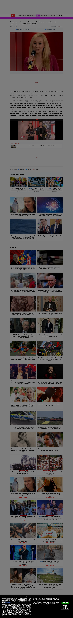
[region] (36, 606)
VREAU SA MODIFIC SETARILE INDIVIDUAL (65, 607)
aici (19, 610)
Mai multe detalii (8, 602)
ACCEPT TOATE (65, 602)
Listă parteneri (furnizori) (37, 606)
